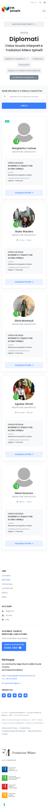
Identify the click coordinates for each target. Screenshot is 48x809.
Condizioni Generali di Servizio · (14, 731)
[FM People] (11, 11)
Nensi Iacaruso (24, 493)
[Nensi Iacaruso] (24, 477)
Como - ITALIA (25, 240)
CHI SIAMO (6, 575)
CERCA (24, 105)
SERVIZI (5, 592)
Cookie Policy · (26, 728)
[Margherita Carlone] (24, 132)
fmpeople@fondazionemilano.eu (21, 675)
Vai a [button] (33, 2)
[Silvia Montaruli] (24, 306)
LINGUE (24, 32)
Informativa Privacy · (10, 728)
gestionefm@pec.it (13, 683)
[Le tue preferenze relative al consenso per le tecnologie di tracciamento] (4, 804)
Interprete (24, 64)
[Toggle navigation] (44, 10)
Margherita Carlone (24, 148)
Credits (5, 734)
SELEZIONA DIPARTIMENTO (23, 24)
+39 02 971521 (11, 679)
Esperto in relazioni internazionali (24, 70)
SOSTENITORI (7, 588)
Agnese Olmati (24, 404)
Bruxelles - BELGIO (25, 412)
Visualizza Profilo (23, 192)
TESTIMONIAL (7, 584)
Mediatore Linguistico (15, 58)
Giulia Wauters (24, 231)
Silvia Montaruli (24, 320)
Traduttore (37, 58)
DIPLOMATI (6, 580)
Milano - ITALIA (25, 502)
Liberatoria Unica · (35, 731)
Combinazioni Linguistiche (23, 77)
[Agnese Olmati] (24, 389)
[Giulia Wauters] (24, 217)
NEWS (4, 597)
